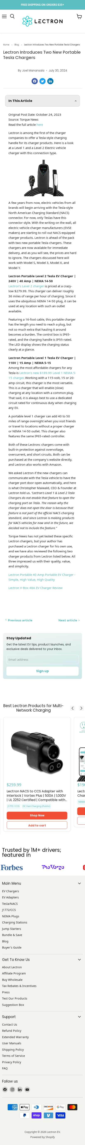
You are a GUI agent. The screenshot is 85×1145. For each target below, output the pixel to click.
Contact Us (9, 1024)
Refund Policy (11, 1031)
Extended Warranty (15, 1037)
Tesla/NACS (10, 904)
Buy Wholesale (12, 980)
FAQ (5, 1068)
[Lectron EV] (12, 16)
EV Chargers (10, 891)
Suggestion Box (13, 1005)
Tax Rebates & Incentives (19, 986)
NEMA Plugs (10, 916)
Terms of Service (13, 1056)
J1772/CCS (9, 910)
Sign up (42, 671)
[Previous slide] (72, 708)
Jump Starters (11, 929)
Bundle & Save (12, 935)
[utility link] (42, 5)
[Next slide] (81, 708)
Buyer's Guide (11, 947)
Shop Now (37, 815)
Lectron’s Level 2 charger (26, 286)
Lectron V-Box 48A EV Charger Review (35, 588)
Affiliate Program (14, 973)
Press (6, 992)
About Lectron (12, 967)
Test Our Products (14, 998)
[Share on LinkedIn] (50, 81)
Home (6, 44)
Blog (16, 44)
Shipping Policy (13, 1050)
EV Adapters (10, 897)
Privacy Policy (11, 1062)
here (40, 124)
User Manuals (11, 1043)
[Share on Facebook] (35, 81)
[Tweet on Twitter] (42, 81)
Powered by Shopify (42, 1137)
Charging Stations (14, 922)
